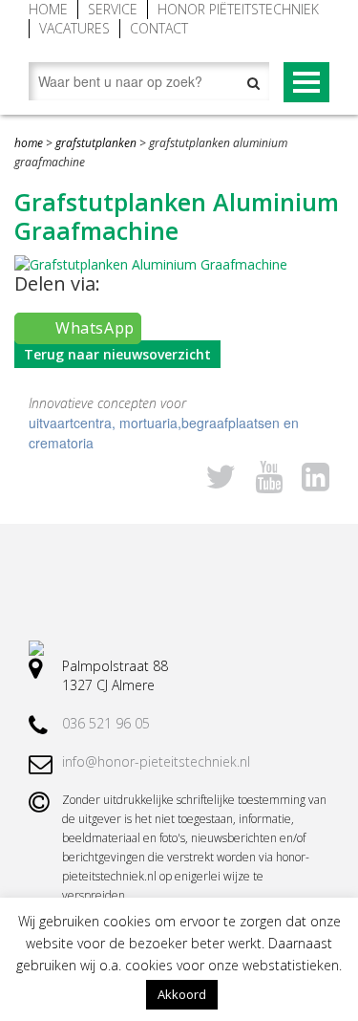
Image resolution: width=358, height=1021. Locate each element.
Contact (159, 28)
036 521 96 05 (106, 723)
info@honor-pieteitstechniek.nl (156, 761)
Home (48, 9)
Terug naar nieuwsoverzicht (117, 354)
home (28, 143)
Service (112, 9)
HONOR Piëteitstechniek (238, 9)
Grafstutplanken (96, 143)
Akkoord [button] (182, 994)
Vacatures (74, 28)
